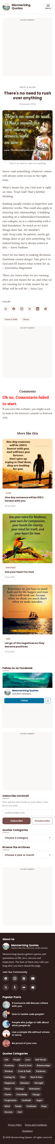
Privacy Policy (15, 1124)
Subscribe (16, 820)
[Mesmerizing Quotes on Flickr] (23, 987)
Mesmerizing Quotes (25, 690)
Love (28, 1059)
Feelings (20, 1088)
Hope (44, 1106)
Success (8, 1112)
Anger (39, 1100)
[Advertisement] (27, 49)
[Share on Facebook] (13, 308)
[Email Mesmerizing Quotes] (32, 987)
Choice (26, 319)
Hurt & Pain (36, 1077)
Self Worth (40, 1059)
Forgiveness (10, 1100)
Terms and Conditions (36, 1124)
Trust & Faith (27, 87)
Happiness (10, 1083)
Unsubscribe (42, 820)
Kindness (40, 1071)
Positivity (9, 1065)
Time (22, 1077)
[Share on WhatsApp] (5, 308)
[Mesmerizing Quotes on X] (5, 987)
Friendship (21, 1094)
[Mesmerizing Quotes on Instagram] (21, 308)
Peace (7, 1088)
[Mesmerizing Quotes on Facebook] (5, 978)
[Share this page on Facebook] (48, 700)
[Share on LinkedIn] (37, 308)
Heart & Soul (25, 1065)
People (17, 1059)
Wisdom (9, 1071)
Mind (7, 1106)
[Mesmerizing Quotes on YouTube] (32, 978)
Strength (39, 1083)
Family (18, 1106)
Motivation (34, 1088)
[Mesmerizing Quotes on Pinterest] (23, 978)
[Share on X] (29, 308)
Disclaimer (27, 1131)
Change (36, 1094)
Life (6, 1059)
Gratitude (26, 1100)
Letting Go (10, 1077)
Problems (31, 1106)
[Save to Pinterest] (45, 308)
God (20, 1112)
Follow (24, 700)
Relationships (43, 1065)
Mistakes (24, 1083)
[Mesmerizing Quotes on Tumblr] (14, 987)
